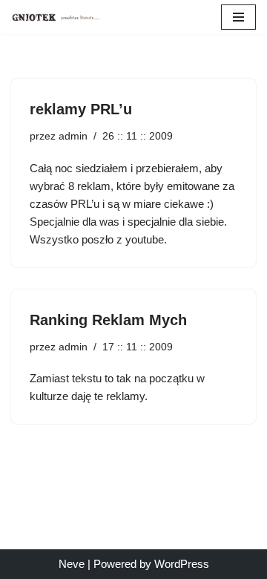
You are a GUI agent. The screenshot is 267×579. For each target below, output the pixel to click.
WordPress (181, 563)
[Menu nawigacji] (238, 17)
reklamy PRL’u (81, 109)
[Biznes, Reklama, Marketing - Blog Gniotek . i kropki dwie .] (55, 17)
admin (73, 136)
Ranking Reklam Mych (108, 320)
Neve (72, 563)
